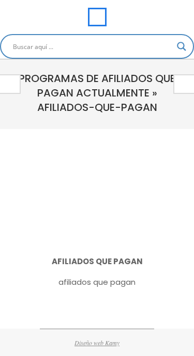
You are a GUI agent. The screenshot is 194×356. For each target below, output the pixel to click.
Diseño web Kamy (97, 342)
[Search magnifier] (181, 46)
